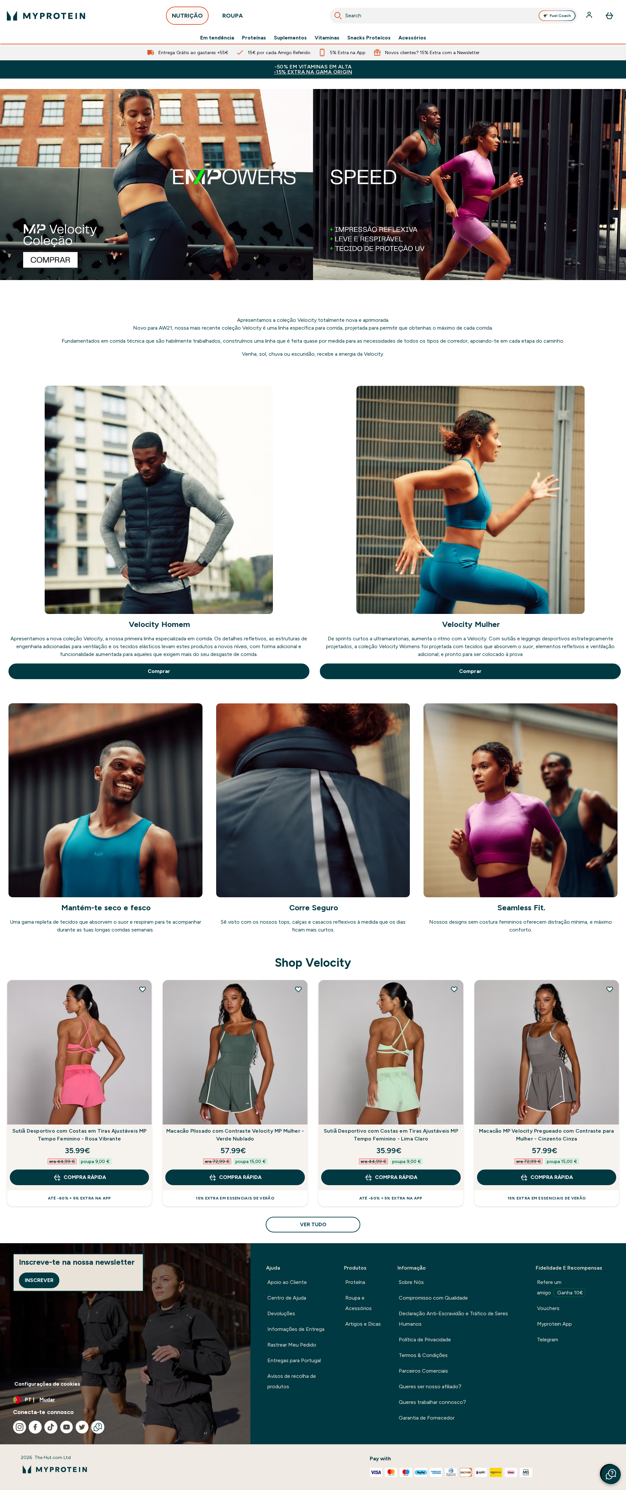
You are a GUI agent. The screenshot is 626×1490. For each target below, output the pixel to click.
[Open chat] (97, 1427)
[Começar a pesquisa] (338, 15)
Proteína (355, 1282)
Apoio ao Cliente (287, 1282)
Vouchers (548, 1308)
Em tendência (217, 37)
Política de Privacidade (425, 1339)
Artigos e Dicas (363, 1324)
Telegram (547, 1339)
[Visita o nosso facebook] (35, 1427)
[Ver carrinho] (609, 15)
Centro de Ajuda (286, 1298)
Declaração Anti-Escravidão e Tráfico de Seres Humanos (453, 1319)
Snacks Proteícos (369, 37)
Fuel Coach (560, 15)
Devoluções (281, 1313)
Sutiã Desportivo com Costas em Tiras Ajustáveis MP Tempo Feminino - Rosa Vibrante (79, 1134)
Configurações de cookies (47, 1384)
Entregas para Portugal (294, 1360)
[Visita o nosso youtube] (66, 1427)
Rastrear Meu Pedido (291, 1345)
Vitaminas (327, 37)
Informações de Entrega (295, 1329)
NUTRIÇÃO (187, 15)
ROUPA (232, 15)
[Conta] (590, 15)
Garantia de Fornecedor (427, 1418)
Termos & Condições (423, 1355)
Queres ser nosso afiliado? (430, 1386)
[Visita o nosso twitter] (82, 1427)
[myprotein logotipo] (46, 15)
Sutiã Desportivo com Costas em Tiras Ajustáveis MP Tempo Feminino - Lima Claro (391, 1134)
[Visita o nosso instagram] (19, 1427)
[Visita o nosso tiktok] (50, 1427)
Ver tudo (313, 1224)
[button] (611, 1474)
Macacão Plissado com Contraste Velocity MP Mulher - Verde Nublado (235, 1134)
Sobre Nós (411, 1282)
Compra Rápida (85, 1177)
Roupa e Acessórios (358, 1303)
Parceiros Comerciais (423, 1371)
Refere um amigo (560, 1287)
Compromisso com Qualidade (433, 1298)
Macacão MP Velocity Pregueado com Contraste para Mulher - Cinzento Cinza (546, 1134)
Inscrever (39, 1280)
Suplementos (290, 37)
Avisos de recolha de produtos (291, 1381)
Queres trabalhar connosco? (432, 1402)
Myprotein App (554, 1324)
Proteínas (254, 37)
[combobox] (453, 15)
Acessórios (412, 37)
